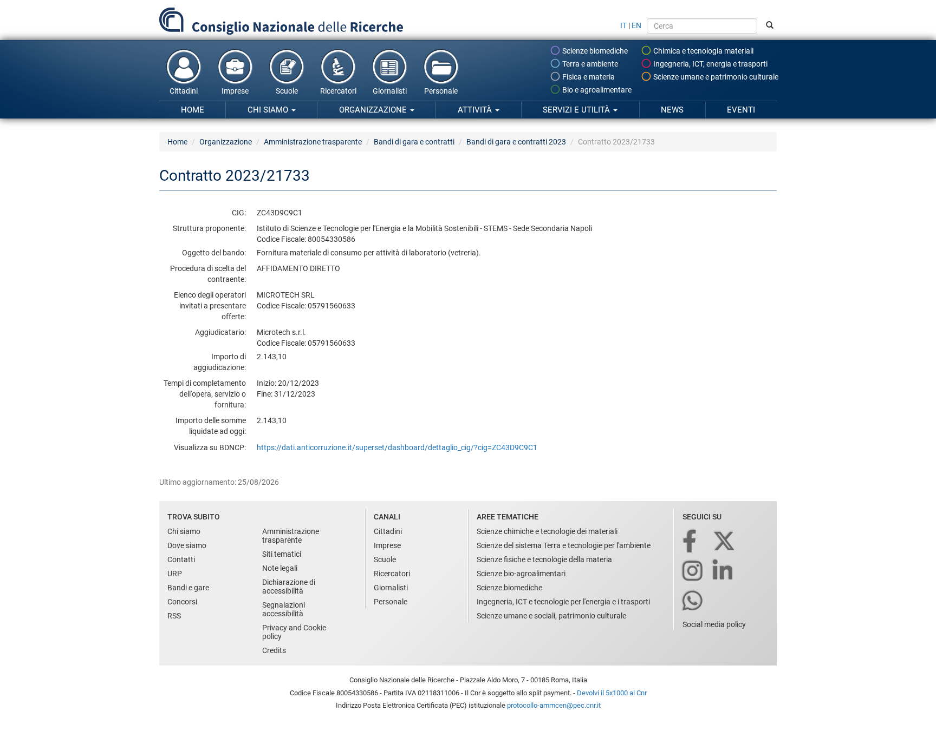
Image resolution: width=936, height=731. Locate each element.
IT (623, 25)
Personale (441, 91)
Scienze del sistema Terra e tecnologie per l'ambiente (564, 545)
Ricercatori (338, 91)
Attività (476, 110)
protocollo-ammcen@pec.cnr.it (554, 705)
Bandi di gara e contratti (414, 141)
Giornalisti (390, 91)
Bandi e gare (188, 587)
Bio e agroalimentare (596, 89)
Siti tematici (281, 554)
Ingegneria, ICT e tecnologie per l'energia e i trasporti (563, 601)
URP (174, 573)
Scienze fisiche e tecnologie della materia (544, 559)
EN (636, 25)
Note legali (279, 568)
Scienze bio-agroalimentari (521, 573)
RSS (174, 615)
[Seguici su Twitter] (725, 542)
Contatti (181, 559)
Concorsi (182, 601)
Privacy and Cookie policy (294, 632)
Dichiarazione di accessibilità (288, 586)
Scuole (287, 91)
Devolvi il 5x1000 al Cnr (612, 693)
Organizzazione (374, 110)
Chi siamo (269, 110)
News (672, 110)
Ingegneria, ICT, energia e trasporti (710, 64)
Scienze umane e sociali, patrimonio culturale (551, 615)
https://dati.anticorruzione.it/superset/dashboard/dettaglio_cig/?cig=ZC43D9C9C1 (397, 447)
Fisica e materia (588, 77)
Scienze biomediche (594, 51)
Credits (274, 650)
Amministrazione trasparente (313, 141)
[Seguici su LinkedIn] (723, 571)
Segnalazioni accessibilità (283, 609)
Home (192, 110)
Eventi (741, 110)
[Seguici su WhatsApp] (693, 601)
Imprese (235, 91)
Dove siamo (186, 545)
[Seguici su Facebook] (690, 542)
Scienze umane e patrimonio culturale (715, 77)
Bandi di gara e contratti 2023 (516, 141)
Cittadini (184, 91)
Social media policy (714, 624)
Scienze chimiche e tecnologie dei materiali (547, 531)
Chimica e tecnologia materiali (702, 51)
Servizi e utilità (577, 110)
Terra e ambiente (589, 64)
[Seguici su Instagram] (693, 571)
